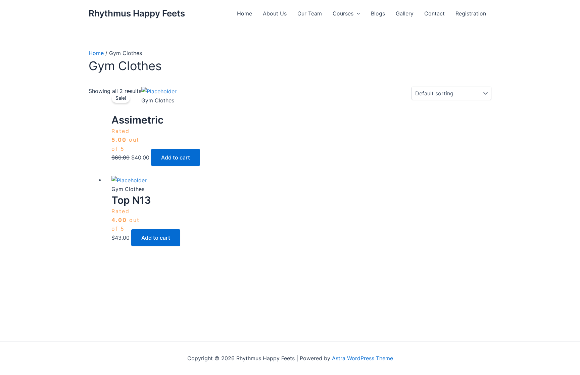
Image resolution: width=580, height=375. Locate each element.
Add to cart (175, 157)
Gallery (405, 13)
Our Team (309, 13)
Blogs (378, 13)
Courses (343, 13)
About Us (275, 13)
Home (244, 13)
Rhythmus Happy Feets (137, 13)
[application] (356, 13)
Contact (434, 13)
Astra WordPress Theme (362, 358)
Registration (470, 13)
